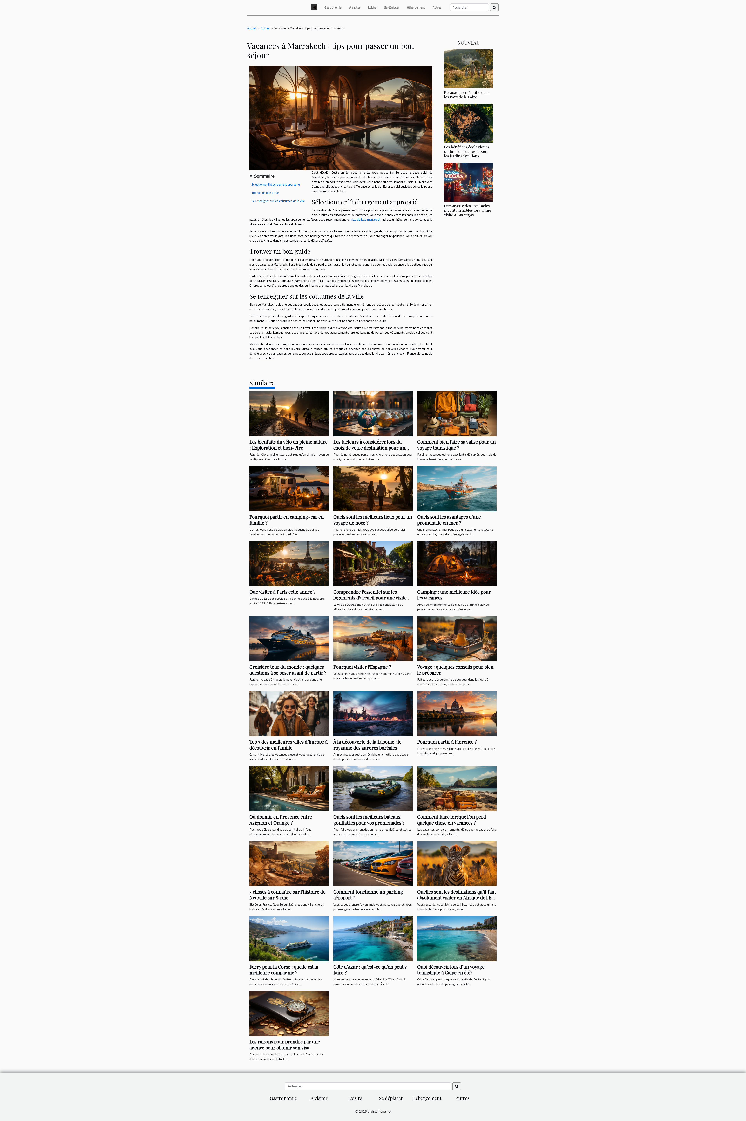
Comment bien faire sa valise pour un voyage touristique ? (456, 445)
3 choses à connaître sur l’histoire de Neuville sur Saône (287, 895)
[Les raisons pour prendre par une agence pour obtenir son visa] (289, 1013)
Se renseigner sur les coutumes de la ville (278, 200)
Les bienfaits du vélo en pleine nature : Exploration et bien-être (288, 445)
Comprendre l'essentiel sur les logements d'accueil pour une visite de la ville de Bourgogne (370, 598)
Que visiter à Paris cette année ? (282, 592)
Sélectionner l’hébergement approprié (275, 184)
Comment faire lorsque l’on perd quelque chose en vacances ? (451, 819)
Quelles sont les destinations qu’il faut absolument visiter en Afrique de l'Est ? (456, 898)
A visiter (354, 7)
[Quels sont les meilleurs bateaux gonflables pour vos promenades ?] (373, 788)
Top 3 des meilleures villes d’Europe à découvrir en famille (288, 744)
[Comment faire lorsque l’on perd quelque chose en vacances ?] (457, 788)
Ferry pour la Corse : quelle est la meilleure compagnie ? (283, 970)
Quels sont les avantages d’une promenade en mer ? (449, 520)
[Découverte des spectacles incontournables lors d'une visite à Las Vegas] (468, 181)
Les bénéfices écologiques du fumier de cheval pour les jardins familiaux (466, 151)
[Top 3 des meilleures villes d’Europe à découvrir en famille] (289, 713)
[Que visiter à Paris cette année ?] (289, 563)
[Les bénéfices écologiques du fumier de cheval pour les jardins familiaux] (468, 123)
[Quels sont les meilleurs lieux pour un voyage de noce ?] (373, 488)
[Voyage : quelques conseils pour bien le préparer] (457, 638)
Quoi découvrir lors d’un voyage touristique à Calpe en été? (451, 970)
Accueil (251, 28)
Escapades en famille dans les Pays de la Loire (467, 94)
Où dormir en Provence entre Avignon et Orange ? (280, 819)
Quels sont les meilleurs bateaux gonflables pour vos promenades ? (368, 819)
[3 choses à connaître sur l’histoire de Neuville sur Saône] (289, 863)
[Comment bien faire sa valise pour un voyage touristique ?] (457, 413)
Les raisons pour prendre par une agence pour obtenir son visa (284, 1044)
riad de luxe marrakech (366, 219)
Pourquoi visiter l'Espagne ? (362, 667)
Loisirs (372, 7)
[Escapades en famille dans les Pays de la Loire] (468, 68)
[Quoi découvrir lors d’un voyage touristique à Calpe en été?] (457, 938)
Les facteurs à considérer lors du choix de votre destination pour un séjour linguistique (369, 448)
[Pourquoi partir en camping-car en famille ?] (289, 488)
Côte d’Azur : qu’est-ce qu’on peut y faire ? (370, 970)
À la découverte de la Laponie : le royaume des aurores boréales (367, 744)
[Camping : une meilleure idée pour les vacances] (457, 563)
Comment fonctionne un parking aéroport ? (368, 895)
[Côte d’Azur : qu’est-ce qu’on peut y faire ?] (373, 938)
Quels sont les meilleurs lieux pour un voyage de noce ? (372, 520)
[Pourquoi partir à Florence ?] (457, 713)
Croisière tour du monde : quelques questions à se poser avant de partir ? (287, 670)
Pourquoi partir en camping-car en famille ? (286, 520)
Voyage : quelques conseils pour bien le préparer (455, 670)
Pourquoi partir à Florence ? (447, 741)
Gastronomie (333, 7)
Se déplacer (391, 7)
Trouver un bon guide (265, 192)
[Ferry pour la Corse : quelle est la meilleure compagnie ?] (289, 938)
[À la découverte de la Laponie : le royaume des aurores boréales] (373, 713)
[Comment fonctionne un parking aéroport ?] (373, 863)
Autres (437, 7)
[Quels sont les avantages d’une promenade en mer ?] (457, 488)
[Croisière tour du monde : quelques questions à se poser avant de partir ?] (289, 638)
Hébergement (416, 7)
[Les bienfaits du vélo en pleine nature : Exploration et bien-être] (289, 413)
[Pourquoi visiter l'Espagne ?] (373, 638)
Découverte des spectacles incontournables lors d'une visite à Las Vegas (467, 210)
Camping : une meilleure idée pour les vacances (454, 595)
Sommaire (264, 175)
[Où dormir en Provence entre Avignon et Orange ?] (289, 788)
